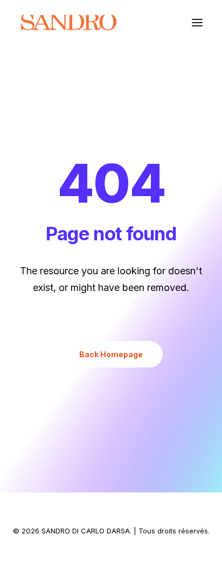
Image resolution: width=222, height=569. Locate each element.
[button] (197, 22)
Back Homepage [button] (111, 354)
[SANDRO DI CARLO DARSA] (68, 23)
